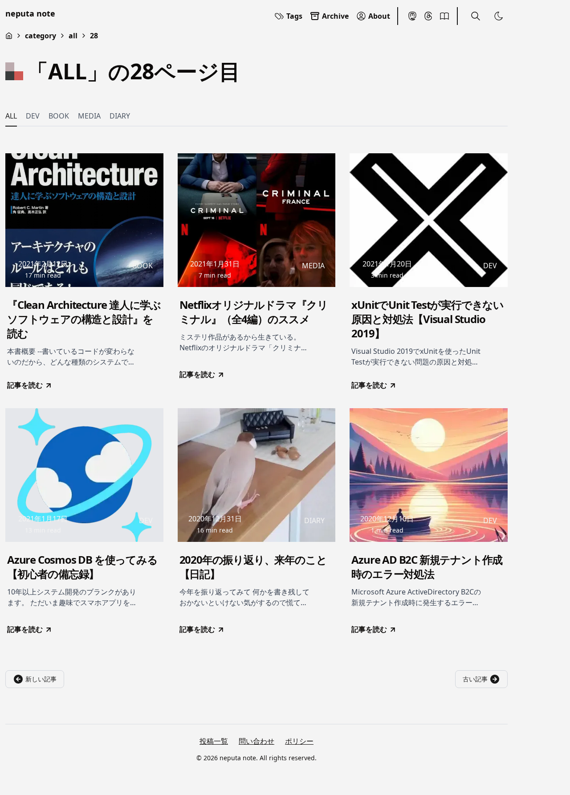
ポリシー (299, 741)
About (379, 16)
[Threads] (428, 16)
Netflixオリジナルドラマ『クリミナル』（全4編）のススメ (253, 312)
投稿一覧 (214, 741)
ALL (11, 116)
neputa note (30, 13)
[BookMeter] (444, 16)
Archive (335, 16)
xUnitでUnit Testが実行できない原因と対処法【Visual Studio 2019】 (427, 319)
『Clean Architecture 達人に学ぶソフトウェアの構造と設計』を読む (84, 319)
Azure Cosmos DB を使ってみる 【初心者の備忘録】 (82, 567)
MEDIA (89, 116)
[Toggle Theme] (499, 16)
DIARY (120, 116)
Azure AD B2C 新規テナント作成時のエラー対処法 (426, 567)
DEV (33, 116)
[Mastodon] (412, 16)
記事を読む (25, 385)
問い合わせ (256, 741)
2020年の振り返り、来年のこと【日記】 (253, 567)
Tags (294, 16)
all (73, 35)
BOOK (59, 116)
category (40, 35)
